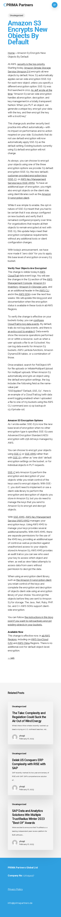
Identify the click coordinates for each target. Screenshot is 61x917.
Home (11, 52)
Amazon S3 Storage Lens (33, 286)
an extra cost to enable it (21, 331)
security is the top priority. (31, 64)
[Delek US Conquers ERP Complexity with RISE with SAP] (30, 772)
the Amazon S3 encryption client (33, 580)
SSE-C (17, 453)
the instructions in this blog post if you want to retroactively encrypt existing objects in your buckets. (30, 621)
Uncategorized (16, 15)
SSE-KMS (30, 453)
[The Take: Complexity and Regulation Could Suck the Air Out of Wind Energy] (30, 723)
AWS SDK (24, 294)
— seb (11, 658)
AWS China (24, 643)
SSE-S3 (17, 457)
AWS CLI (44, 290)
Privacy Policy (15, 889)
